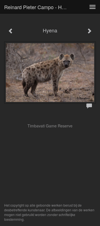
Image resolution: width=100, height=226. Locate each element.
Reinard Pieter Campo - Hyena (38, 7)
